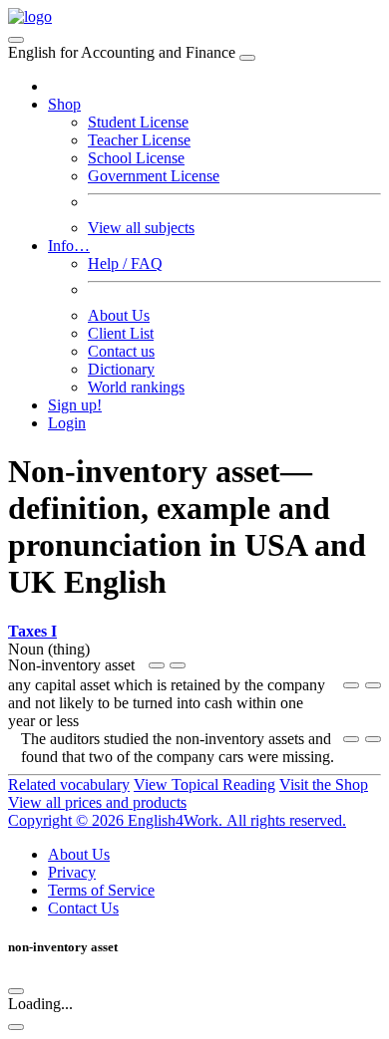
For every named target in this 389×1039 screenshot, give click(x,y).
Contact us (121, 351)
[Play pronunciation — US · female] (157, 665)
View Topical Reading (204, 784)
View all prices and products (97, 802)
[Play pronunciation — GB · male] (178, 665)
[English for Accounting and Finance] (30, 16)
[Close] (247, 58)
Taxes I (32, 631)
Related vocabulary (69, 784)
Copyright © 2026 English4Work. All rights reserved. (177, 820)
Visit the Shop (323, 784)
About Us (119, 315)
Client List (121, 333)
